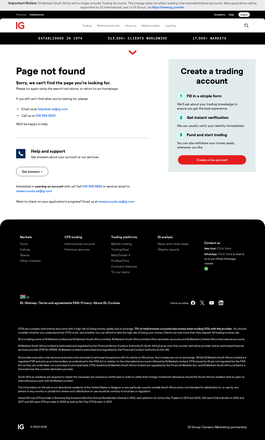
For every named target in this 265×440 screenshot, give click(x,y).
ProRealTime (120, 260)
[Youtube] (211, 303)
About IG (100, 303)
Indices (25, 249)
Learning (170, 25)
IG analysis (165, 237)
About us (130, 25)
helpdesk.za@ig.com (53, 109)
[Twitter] (202, 303)
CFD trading (73, 237)
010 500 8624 (93, 186)
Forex (24, 244)
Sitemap (31, 303)
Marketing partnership (231, 427)
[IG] (20, 25)
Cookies (114, 303)
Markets (26, 237)
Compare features (124, 266)
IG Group (194, 427)
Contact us (212, 243)
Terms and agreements (55, 303)
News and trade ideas (173, 244)
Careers (207, 427)
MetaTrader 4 (120, 255)
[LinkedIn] (221, 303)
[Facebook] (193, 303)
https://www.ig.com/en (168, 7)
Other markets (30, 260)
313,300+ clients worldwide (137, 38)
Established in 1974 (60, 38)
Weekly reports (168, 249)
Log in (244, 14)
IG (22, 303)
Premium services (77, 249)
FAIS (76, 303)
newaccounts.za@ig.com (34, 191)
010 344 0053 (45, 115)
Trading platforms (124, 237)
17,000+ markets (210, 38)
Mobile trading (121, 244)
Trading (86, 25)
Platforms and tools (108, 25)
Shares (24, 255)
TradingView (120, 249)
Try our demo (120, 272)
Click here (224, 248)
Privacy (86, 303)
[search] (246, 25)
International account (80, 244)
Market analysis (151, 25)
